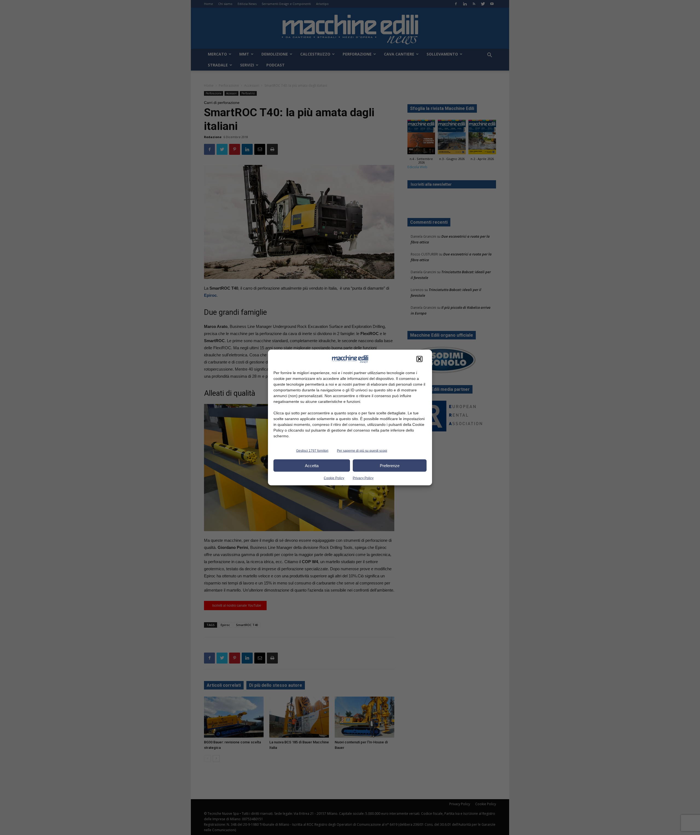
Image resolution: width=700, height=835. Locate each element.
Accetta (312, 465)
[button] (419, 359)
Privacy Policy (363, 478)
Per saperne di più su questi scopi (362, 451)
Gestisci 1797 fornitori (312, 451)
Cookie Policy (334, 478)
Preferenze (389, 465)
